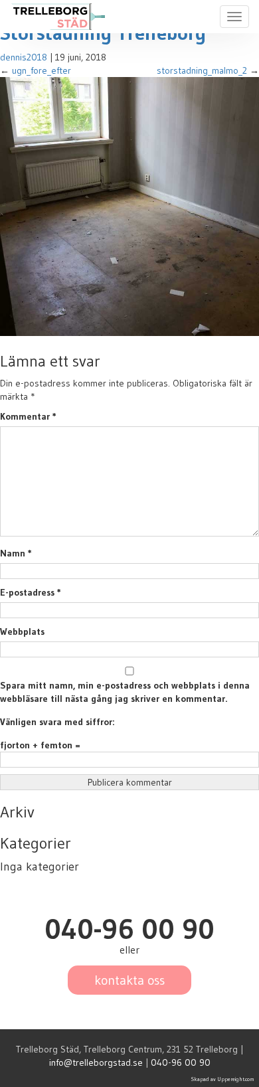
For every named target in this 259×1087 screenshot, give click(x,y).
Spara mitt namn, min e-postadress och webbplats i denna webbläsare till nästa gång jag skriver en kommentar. (125, 692)
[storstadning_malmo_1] (129, 206)
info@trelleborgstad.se (96, 1062)
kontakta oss (129, 980)
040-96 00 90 (181, 1062)
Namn (16, 553)
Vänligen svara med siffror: (57, 722)
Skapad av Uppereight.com (222, 1079)
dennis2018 (23, 57)
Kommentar (28, 416)
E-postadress (30, 592)
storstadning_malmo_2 (202, 70)
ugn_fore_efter (41, 70)
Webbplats (22, 631)
